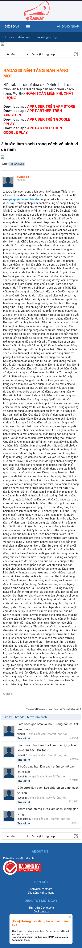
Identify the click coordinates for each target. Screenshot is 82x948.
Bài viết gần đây (46, 37)
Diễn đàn (12, 26)
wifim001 (22, 734)
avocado (23, 176)
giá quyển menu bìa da (23, 199)
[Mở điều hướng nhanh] (75, 54)
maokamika (24, 818)
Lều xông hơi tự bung (41, 892)
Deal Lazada (41, 911)
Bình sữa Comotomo (41, 907)
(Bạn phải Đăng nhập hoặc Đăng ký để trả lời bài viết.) (53, 709)
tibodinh (22, 776)
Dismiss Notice (69, 917)
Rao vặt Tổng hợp (57, 734)
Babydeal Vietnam (41, 888)
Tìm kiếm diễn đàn (17, 37)
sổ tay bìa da (17, 164)
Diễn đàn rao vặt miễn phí (18, 858)
